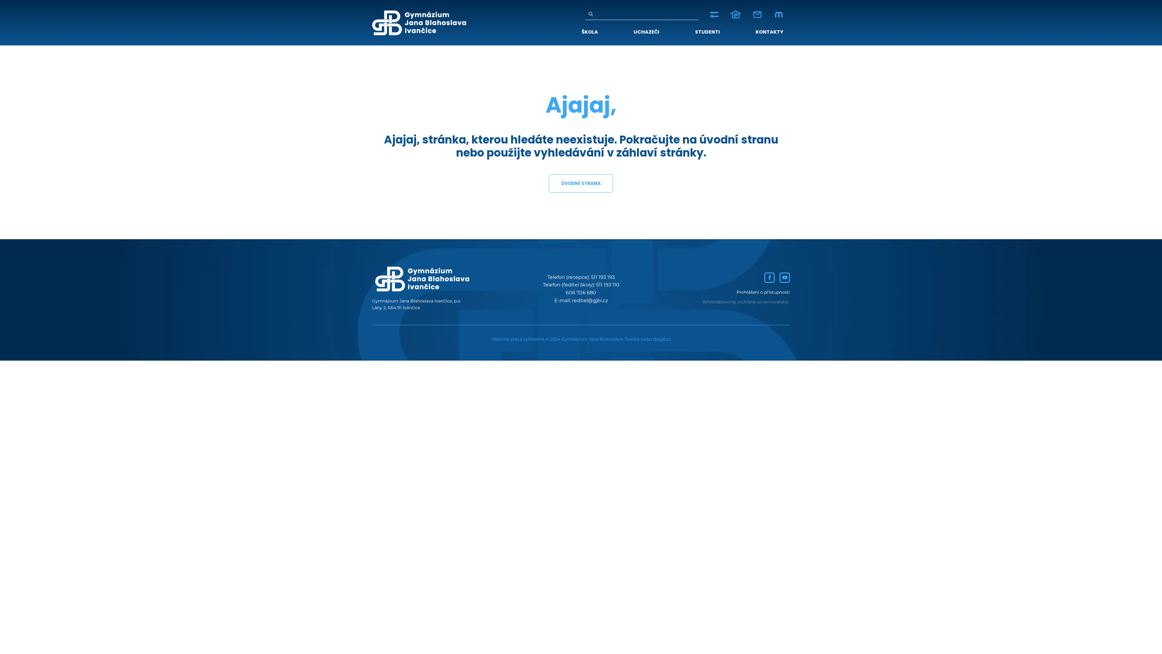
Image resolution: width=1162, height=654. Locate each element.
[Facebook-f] (769, 277)
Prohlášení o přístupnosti (763, 292)
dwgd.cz (662, 339)
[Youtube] (785, 277)
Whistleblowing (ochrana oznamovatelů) (745, 302)
